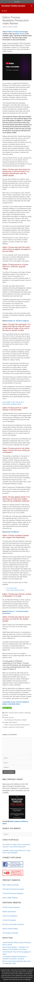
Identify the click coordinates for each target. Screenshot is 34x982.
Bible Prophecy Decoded (10, 885)
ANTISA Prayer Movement (11, 907)
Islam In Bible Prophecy (10, 897)
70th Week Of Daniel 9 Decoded (13, 889)
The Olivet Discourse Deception (12, 893)
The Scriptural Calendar (10, 933)
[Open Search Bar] (31, 5)
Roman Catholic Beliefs (10, 928)
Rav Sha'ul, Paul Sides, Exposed (13, 924)
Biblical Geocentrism (9, 911)
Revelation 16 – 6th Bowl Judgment (17, 321)
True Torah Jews (11, 588)
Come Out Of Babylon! (9, 916)
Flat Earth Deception (9, 920)
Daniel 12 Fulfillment (12, 532)
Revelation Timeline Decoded (13, 6)
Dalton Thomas (20, 33)
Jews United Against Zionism (15, 590)
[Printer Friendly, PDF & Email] (7, 707)
